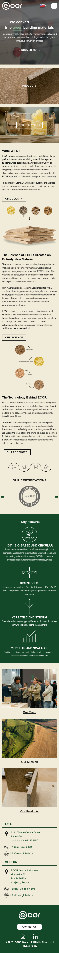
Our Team (29, 712)
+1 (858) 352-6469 (21, 847)
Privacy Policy (29, 946)
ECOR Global (22, 942)
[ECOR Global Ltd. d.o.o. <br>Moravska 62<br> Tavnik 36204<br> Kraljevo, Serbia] (6, 871)
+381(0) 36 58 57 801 (22, 889)
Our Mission (29, 761)
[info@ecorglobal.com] (6, 854)
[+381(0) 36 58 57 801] (6, 889)
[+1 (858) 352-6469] (6, 847)
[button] (54, 6)
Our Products (29, 811)
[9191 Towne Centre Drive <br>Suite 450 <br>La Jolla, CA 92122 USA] (6, 833)
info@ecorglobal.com (22, 853)
